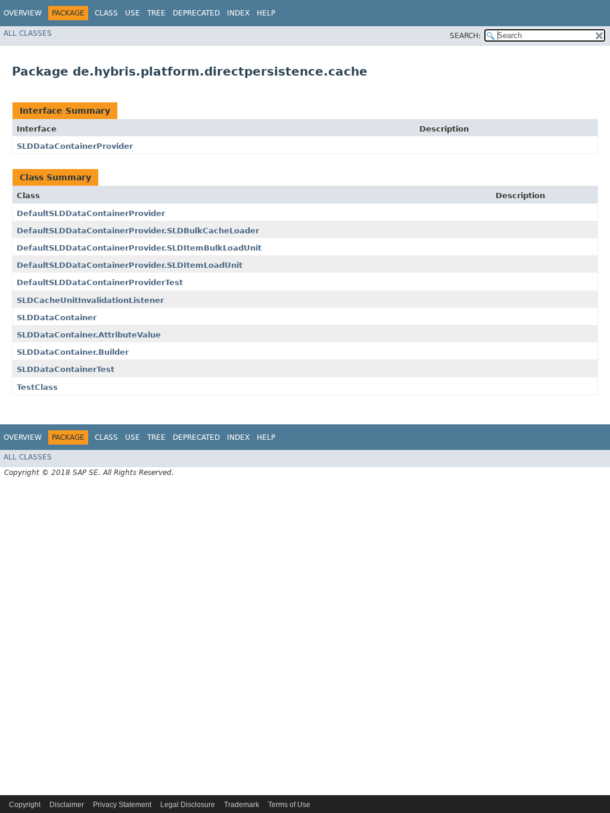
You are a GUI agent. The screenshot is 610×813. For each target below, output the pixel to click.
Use (132, 13)
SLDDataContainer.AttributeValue (89, 334)
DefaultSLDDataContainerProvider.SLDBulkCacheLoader (138, 230)
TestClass (37, 387)
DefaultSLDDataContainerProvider (91, 213)
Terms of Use (289, 805)
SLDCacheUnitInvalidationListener (90, 300)
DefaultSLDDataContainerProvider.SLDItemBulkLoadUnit (139, 247)
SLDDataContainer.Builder (73, 352)
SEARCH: (465, 36)
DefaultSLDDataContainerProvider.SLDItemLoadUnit (129, 265)
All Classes (28, 33)
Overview (23, 13)
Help (266, 13)
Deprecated (196, 13)
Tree (156, 13)
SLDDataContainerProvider (75, 146)
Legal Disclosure (187, 805)
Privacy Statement (122, 805)
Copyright (25, 805)
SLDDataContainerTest (65, 369)
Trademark (241, 805)
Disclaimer (66, 805)
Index (238, 13)
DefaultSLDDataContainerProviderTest (100, 282)
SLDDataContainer (57, 317)
